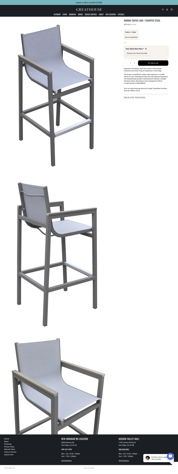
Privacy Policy (9, 447)
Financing (7, 444)
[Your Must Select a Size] (146, 49)
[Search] (162, 9)
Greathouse (12, 468)
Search (6, 439)
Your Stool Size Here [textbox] (138, 48)
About (6, 441)
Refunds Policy (9, 449)
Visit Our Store (140, 97)
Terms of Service (10, 452)
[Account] (167, 9)
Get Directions (66, 461)
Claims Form (8, 455)
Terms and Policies (89, 468)
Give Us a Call (129, 97)
